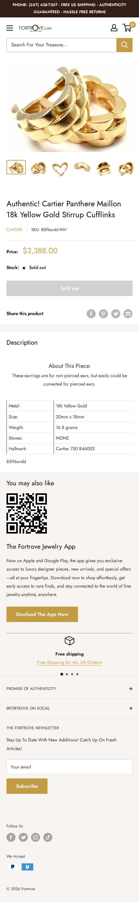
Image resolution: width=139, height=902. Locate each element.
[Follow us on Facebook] (11, 837)
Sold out (69, 288)
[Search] (124, 45)
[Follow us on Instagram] (35, 837)
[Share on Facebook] (91, 313)
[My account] (114, 27)
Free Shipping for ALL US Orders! (69, 662)
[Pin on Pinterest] (103, 313)
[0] (127, 28)
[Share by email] (128, 313)
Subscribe (27, 786)
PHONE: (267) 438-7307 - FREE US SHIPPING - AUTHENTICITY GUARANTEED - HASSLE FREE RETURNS (69, 8)
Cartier (14, 230)
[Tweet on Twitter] (115, 313)
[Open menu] (9, 28)
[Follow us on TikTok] (47, 837)
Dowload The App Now (42, 614)
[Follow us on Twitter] (23, 837)
